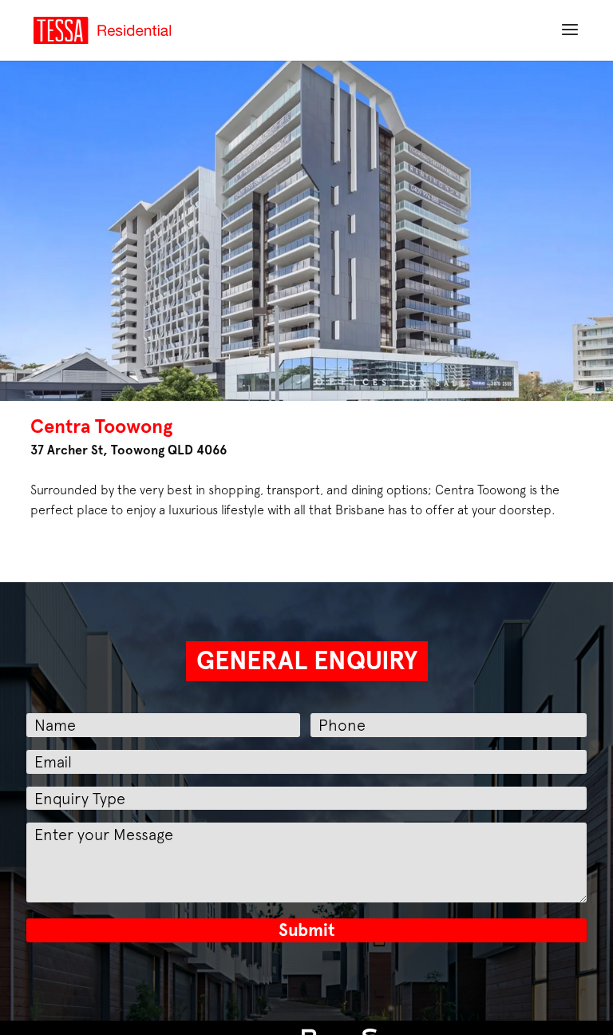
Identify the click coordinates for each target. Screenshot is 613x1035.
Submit (307, 930)
